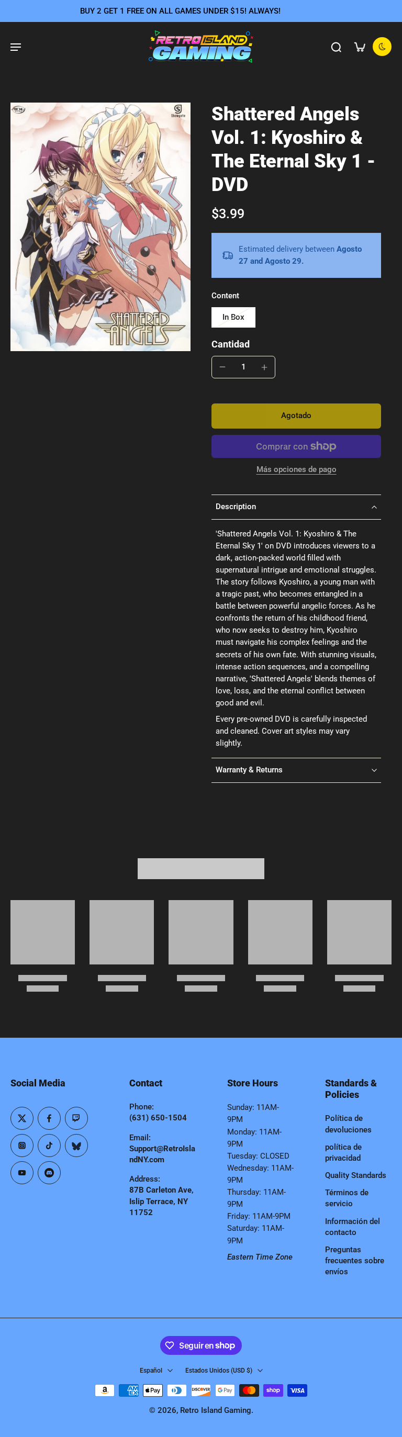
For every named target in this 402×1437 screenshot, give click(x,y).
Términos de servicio (346, 1198)
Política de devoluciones (348, 1124)
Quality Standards (355, 1175)
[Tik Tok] (49, 1145)
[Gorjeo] (22, 1118)
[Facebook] (49, 1118)
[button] (296, 415)
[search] (336, 46)
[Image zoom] (100, 227)
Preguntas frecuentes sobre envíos (354, 1260)
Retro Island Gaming (215, 1410)
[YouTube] (22, 1172)
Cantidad (230, 344)
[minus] (222, 367)
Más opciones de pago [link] (296, 470)
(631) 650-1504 (158, 1117)
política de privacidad (343, 1152)
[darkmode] (382, 46)
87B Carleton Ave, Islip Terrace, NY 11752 (161, 1201)
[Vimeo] (49, 1172)
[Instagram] (22, 1145)
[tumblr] (76, 1145)
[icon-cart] (359, 46)
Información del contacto (352, 1227)
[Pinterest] (76, 1118)
